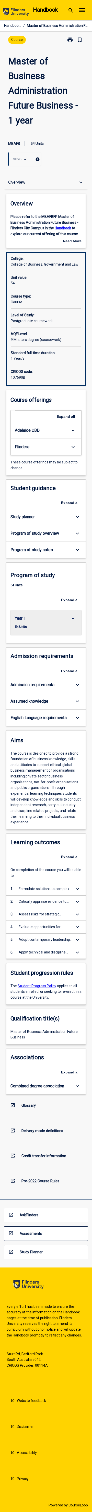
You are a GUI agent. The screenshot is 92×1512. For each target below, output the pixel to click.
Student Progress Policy (37, 986)
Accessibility (27, 1453)
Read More (72, 241)
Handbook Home (12, 26)
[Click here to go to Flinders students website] (16, 12)
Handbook (63, 228)
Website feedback (31, 1401)
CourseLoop (78, 1505)
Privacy (23, 1479)
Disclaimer (25, 1426)
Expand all (66, 416)
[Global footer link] (28, 1285)
